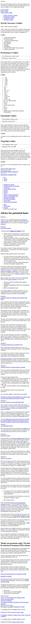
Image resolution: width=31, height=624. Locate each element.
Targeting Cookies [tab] (8, 19)
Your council (7, 200)
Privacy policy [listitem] (21, 615)
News (5, 193)
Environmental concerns (10, 189)
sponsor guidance (12, 279)
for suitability (25, 428)
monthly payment (19, 273)
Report (5, 179)
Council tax (7, 187)
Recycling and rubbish (9, 199)
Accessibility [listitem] (4, 615)
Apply (5, 180)
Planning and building (9, 197)
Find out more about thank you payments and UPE (13, 574)
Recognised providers (6, 358)
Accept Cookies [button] (5, 9)
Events (5, 190)
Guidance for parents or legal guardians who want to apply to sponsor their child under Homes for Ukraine (15, 397)
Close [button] (14, 168)
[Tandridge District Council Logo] (9, 171)
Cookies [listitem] (15, 615)
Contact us (10, 615)
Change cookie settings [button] (6, 12)
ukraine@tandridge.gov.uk (22, 515)
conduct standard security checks (20, 438)
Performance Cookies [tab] (9, 16)
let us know (8, 531)
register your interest (6, 271)
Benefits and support (9, 184)
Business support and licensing (11, 186)
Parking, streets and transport (11, 194)
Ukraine (6, 207)
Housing (6, 192)
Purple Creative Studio (18, 612)
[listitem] (3, 174)
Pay (5, 177)
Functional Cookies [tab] (9, 18)
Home (5, 204)
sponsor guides (6, 290)
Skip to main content (6, 170)
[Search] (16, 173)
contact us (14, 271)
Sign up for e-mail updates (10, 202)
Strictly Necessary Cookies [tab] (10, 15)
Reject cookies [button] (4, 11)
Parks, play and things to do (11, 196)
